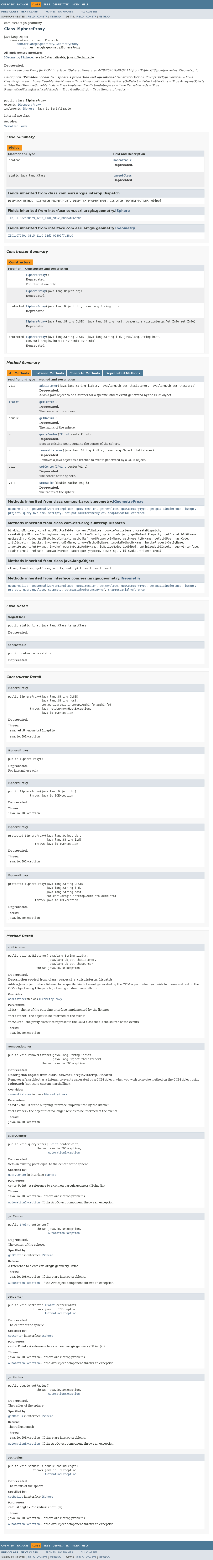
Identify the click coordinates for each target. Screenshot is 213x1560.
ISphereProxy (36, 275)
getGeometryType (133, 508)
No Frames (65, 11)
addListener (48, 385)
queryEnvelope (34, 513)
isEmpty (190, 508)
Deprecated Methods (122, 373)
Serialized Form (15, 126)
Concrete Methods (84, 373)
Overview (8, 4)
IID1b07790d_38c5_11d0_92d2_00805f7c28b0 (40, 235)
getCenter (46, 402)
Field (31, 16)
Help (85, 4)
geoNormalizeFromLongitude (52, 508)
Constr (42, 16)
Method (55, 16)
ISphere (27, 57)
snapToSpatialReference (126, 513)
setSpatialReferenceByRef (85, 513)
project (14, 513)
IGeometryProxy (29, 104)
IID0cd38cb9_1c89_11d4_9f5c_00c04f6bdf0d (48, 218)
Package (22, 4)
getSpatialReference (165, 508)
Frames (51, 11)
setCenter (46, 466)
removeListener (51, 450)
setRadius (46, 482)
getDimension (86, 508)
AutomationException (64, 1152)
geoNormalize (18, 508)
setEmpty (54, 513)
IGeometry (11, 57)
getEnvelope (109, 508)
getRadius (46, 418)
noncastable (122, 160)
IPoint (14, 402)
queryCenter (48, 434)
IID (10, 218)
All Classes (89, 11)
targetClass (122, 175)
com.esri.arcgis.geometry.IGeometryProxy (47, 44)
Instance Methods (49, 373)
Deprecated (61, 4)
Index (75, 4)
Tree (47, 4)
